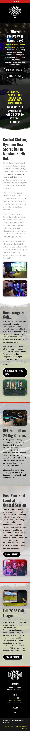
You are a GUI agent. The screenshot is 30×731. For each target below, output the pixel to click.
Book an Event (11, 554)
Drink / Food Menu (15, 76)
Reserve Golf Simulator (14, 70)
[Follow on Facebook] (15, 713)
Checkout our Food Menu (14, 372)
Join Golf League (12, 657)
